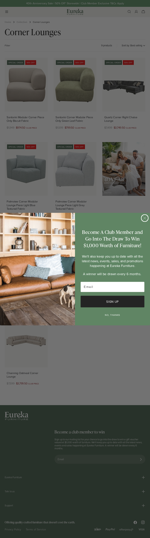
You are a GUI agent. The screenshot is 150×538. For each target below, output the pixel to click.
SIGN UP (112, 301)
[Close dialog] (144, 218)
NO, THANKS (112, 314)
